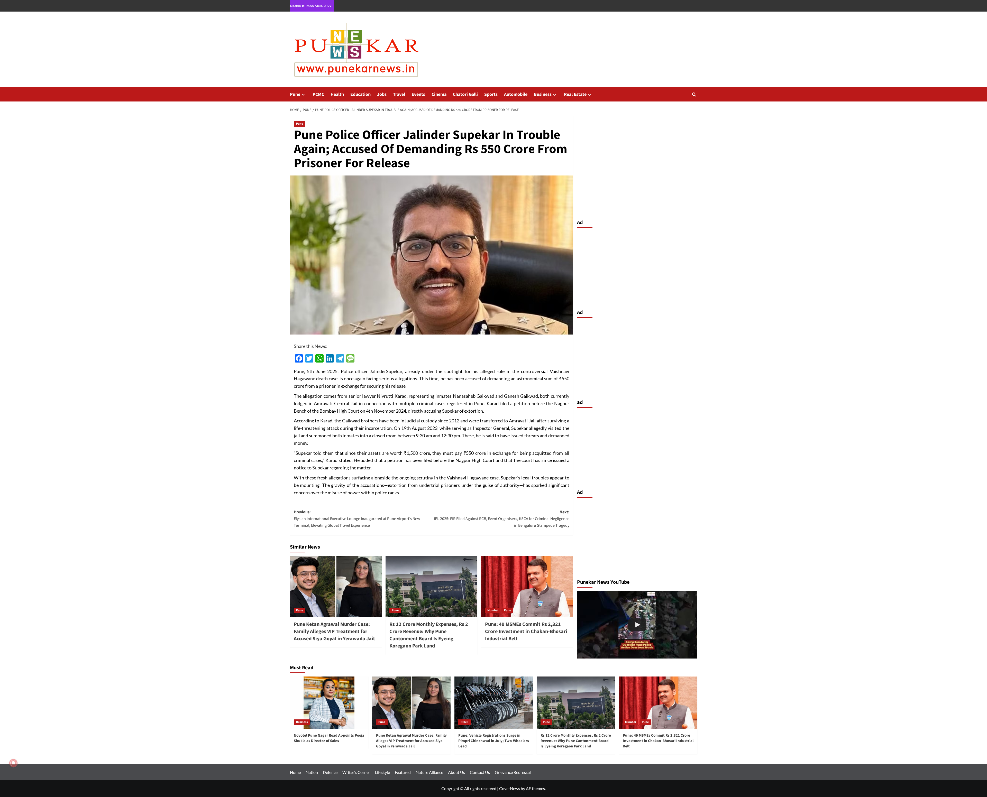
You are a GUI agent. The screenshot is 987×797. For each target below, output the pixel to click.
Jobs (382, 94)
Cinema (439, 94)
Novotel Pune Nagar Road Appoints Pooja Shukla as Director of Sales (329, 738)
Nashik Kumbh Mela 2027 (311, 6)
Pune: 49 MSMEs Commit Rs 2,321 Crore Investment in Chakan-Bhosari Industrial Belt (526, 631)
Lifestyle (382, 772)
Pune (295, 94)
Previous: (357, 518)
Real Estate (575, 94)
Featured (403, 772)
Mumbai (492, 610)
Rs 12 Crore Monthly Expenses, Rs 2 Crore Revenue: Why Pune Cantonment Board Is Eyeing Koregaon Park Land (428, 635)
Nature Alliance (429, 772)
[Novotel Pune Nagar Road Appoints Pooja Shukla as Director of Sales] (329, 702)
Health (337, 94)
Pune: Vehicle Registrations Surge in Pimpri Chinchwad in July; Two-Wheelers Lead (493, 741)
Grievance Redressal (513, 772)
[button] (694, 94)
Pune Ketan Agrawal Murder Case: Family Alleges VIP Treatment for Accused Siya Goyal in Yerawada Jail (334, 631)
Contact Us (480, 772)
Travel (399, 94)
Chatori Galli (465, 94)
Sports (491, 94)
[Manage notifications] (13, 763)
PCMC (318, 94)
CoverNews (509, 788)
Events (418, 94)
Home (295, 772)
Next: (501, 518)
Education (360, 94)
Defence (330, 772)
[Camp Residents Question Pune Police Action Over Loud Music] (637, 625)
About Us (456, 772)
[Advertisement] (637, 267)
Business (543, 94)
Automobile (515, 94)
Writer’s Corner (356, 772)
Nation (312, 772)
